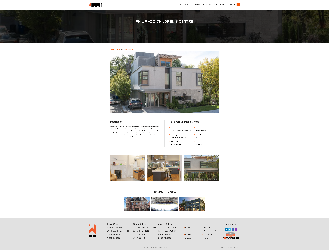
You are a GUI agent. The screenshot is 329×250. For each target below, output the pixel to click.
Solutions (207, 227)
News (206, 238)
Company (188, 231)
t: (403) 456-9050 (164, 234)
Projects (184, 5)
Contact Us (219, 5)
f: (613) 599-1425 (139, 238)
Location (199, 128)
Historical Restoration (127, 49)
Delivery (174, 135)
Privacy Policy (147, 247)
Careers (207, 5)
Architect (174, 142)
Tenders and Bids (210, 231)
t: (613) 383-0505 (139, 234)
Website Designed (226, 247)
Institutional (118, 49)
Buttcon (164, 247)
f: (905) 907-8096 (113, 238)
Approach (195, 5)
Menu (233, 5)
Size (197, 142)
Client (173, 128)
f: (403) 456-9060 (164, 238)
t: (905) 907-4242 (113, 234)
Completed (200, 135)
